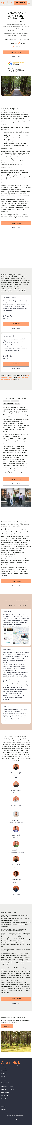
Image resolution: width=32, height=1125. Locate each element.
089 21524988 (16, 57)
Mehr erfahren (16, 323)
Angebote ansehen (16, 52)
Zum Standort (7, 1026)
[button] (29, 3)
